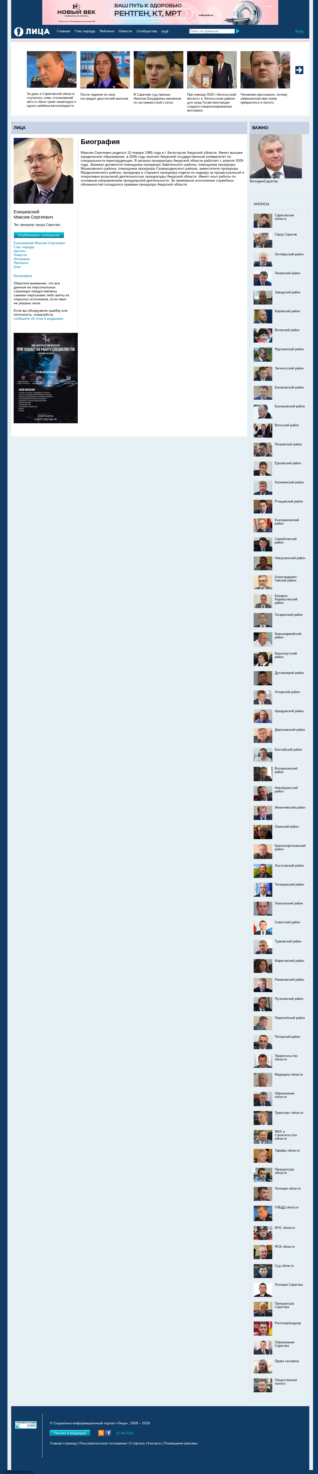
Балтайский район (288, 749)
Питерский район (287, 1037)
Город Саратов (286, 234)
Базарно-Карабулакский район (286, 599)
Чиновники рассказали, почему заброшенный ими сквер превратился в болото (263, 98)
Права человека (287, 1361)
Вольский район (287, 425)
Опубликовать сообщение (39, 235)
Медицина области (289, 1074)
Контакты (154, 1443)
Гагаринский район (289, 615)
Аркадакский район (289, 711)
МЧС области (285, 1228)
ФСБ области (285, 1246)
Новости (125, 31)
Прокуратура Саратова (284, 1305)
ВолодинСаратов (264, 181)
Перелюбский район (290, 1018)
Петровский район (288, 444)
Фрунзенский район (289, 349)
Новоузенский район (290, 558)
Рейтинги (107, 31)
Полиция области (288, 1188)
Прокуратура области (284, 1171)
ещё (164, 31)
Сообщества (147, 31)
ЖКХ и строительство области (286, 1135)
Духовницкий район (289, 673)
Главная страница (63, 1443)
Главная (63, 31)
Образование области (284, 1095)
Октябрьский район (289, 254)
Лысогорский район (289, 865)
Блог (17, 267)
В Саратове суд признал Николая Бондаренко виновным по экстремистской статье (157, 98)
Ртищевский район (289, 501)
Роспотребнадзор (288, 1323)
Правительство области (286, 1057)
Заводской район (287, 292)
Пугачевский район (289, 999)
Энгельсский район (289, 368)
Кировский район (287, 311)
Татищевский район (289, 884)
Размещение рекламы (181, 1443)
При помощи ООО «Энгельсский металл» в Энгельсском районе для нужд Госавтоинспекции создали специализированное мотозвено (211, 102)
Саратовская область (284, 217)
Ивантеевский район (290, 807)
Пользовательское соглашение (103, 1443)
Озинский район (287, 826)
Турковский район (288, 941)
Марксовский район (289, 961)
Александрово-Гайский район (286, 578)
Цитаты (20, 251)
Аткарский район (287, 692)
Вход (299, 31)
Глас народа (85, 31)
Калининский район (289, 482)
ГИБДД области (286, 1207)
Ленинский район (287, 273)
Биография (23, 276)
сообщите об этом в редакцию (38, 318)
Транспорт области (289, 1113)
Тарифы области (287, 1150)
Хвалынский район (289, 903)
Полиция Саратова (289, 1284)
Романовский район (289, 979)
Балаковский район (289, 387)
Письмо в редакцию (70, 1433)
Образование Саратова (284, 1344)
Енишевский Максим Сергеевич (39, 243)
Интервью (22, 259)
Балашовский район (290, 406)
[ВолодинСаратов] (276, 177)
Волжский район (287, 330)
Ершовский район (288, 463)
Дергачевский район (290, 730)
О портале (137, 1443)
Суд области (284, 1266)
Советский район (287, 922)
